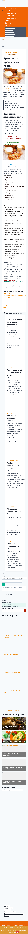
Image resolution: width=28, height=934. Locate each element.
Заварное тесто (9, 36)
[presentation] (15, 358)
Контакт (6, 906)
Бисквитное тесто (10, 34)
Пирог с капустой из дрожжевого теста (14, 372)
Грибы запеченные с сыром (13, 465)
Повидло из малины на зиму (12, 672)
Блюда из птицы (11, 15)
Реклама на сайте (9, 912)
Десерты (8, 23)
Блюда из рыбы (11, 18)
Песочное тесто (9, 32)
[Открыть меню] (3, 47)
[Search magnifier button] (25, 610)
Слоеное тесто (9, 30)
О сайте (6, 916)
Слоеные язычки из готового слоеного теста (14, 322)
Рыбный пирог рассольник (11, 654)
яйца (9, 297)
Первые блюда (10, 8)
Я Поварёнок (7, 52)
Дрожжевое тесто (10, 28)
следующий (6, 88)
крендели (10, 295)
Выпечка (8, 20)
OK (17, 932)
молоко (16, 295)
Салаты (7, 10)
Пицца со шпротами (9, 304)
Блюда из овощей (12, 460)
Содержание (8, 908)
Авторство (7, 910)
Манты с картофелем (9, 308)
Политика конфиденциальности (13, 914)
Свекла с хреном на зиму (11, 710)
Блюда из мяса (10, 13)
